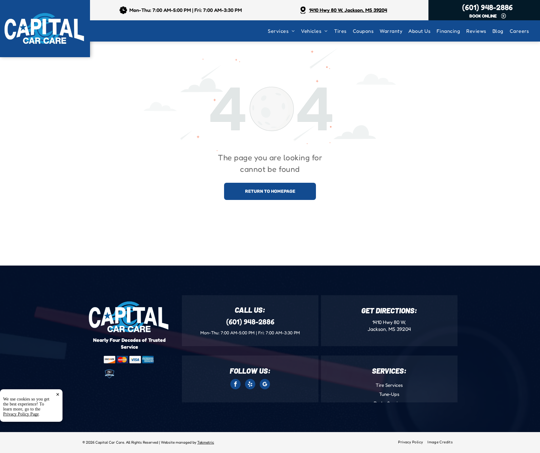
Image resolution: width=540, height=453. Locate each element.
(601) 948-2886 (487, 7)
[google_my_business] (265, 385)
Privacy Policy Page (21, 414)
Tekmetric (205, 442)
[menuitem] (284, 31)
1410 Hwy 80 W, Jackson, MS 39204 (348, 10)
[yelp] (250, 385)
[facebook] (235, 385)
